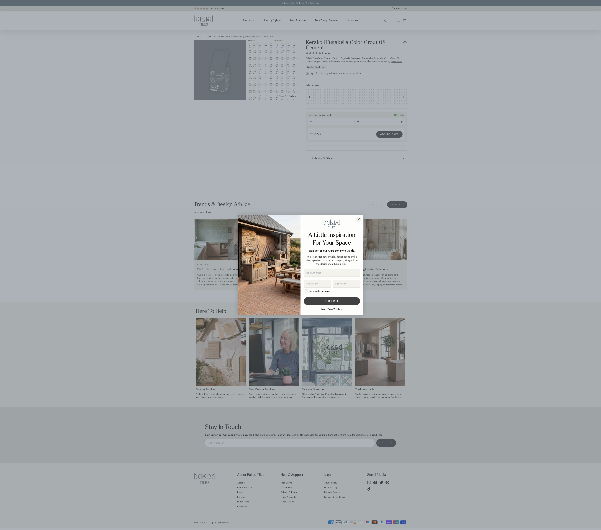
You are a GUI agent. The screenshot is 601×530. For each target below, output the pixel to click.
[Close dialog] (359, 219)
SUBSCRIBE (332, 301)
